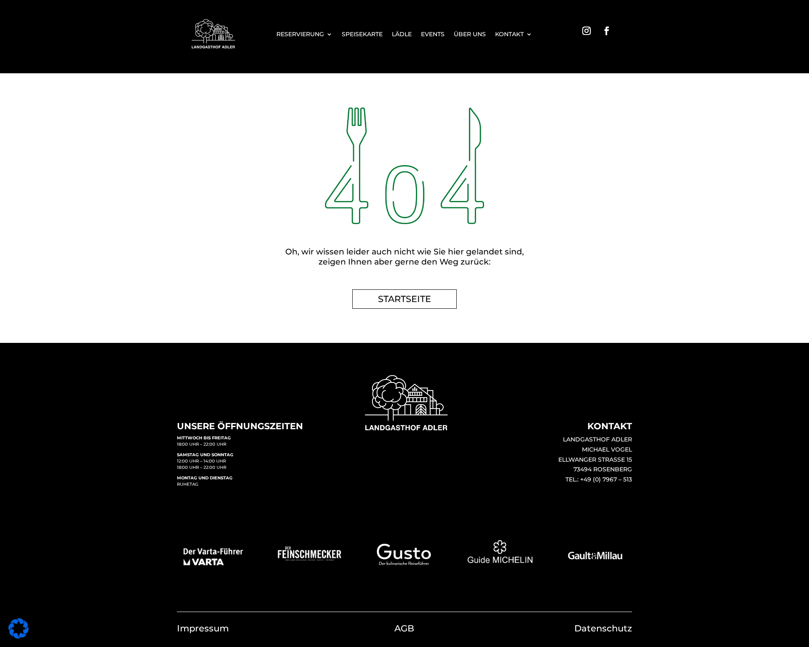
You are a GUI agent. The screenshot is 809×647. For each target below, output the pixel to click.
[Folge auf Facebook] (606, 30)
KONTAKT (509, 34)
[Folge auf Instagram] (586, 30)
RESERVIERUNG (300, 34)
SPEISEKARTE (362, 34)
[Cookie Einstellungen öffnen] (18, 636)
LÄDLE (402, 34)
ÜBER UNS (470, 34)
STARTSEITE (404, 299)
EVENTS (433, 34)
